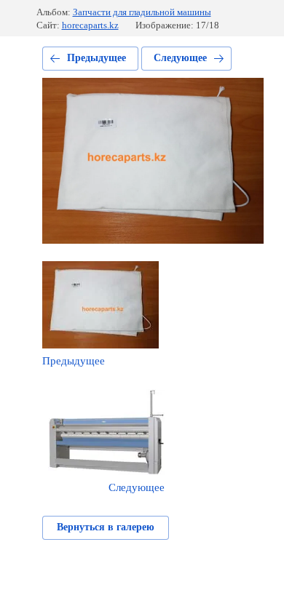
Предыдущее (96, 57)
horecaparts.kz (90, 25)
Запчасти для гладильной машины (142, 12)
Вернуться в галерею (105, 527)
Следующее (180, 57)
